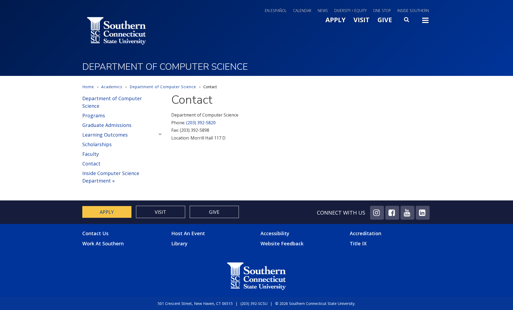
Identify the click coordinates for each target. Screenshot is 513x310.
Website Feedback (282, 243)
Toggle (425, 22)
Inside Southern (413, 10)
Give (385, 19)
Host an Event (188, 233)
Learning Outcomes (105, 134)
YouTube (407, 213)
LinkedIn (423, 213)
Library (179, 243)
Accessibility (275, 233)
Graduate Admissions (106, 125)
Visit (361, 19)
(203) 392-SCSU (253, 303)
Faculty (90, 154)
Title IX (358, 243)
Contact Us (95, 233)
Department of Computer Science (163, 86)
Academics (111, 86)
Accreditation (365, 233)
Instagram (377, 213)
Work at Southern (103, 244)
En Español (276, 10)
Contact (91, 163)
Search (407, 21)
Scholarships (97, 144)
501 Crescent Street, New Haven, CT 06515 (195, 303)
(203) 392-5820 (201, 123)
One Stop (382, 10)
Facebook (392, 213)
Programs (93, 115)
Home (88, 86)
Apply (335, 19)
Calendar (302, 10)
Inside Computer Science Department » (110, 177)
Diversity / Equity (350, 10)
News (323, 10)
